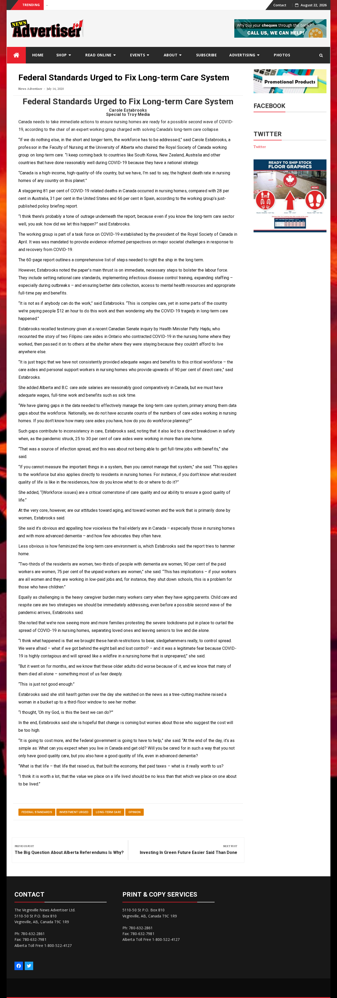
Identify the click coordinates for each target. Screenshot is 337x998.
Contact (279, 5)
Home (38, 54)
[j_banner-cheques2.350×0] (280, 28)
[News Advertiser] (16, 55)
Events (137, 54)
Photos (282, 54)
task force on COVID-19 (97, 234)
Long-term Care (108, 812)
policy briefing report (57, 206)
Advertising (242, 54)
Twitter (260, 146)
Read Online (98, 54)
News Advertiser (30, 89)
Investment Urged (74, 812)
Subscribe (206, 54)
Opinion (134, 812)
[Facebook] (18, 966)
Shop (61, 54)
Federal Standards (37, 812)
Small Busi (54, 5)
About (171, 54)
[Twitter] (29, 966)
